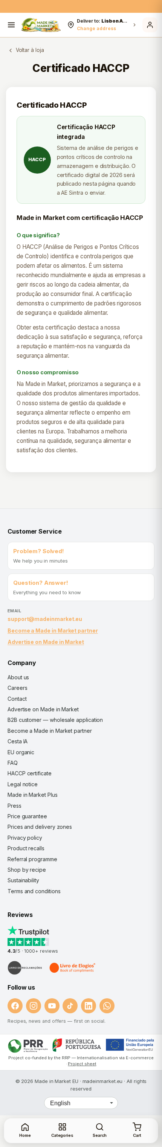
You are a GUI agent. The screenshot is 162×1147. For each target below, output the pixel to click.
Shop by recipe (27, 869)
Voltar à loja (30, 50)
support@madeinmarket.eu (45, 619)
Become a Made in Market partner (53, 630)
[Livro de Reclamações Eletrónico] (25, 968)
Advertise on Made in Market (46, 642)
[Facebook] (15, 1005)
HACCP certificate (30, 773)
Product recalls (26, 848)
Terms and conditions (34, 891)
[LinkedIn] (88, 1005)
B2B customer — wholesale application (55, 720)
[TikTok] (70, 1005)
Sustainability (23, 880)
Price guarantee (27, 816)
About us (18, 677)
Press (14, 805)
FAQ (13, 763)
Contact (17, 699)
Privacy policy (25, 837)
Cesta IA (18, 741)
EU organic (21, 752)
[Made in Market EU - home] (41, 25)
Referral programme (32, 859)
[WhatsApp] (107, 1005)
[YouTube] (52, 1005)
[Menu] (11, 25)
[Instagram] (33, 1005)
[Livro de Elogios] (73, 968)
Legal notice (23, 784)
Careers (17, 688)
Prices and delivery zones (40, 827)
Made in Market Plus (33, 795)
